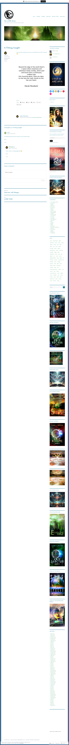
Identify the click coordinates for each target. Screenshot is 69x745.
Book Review (52, 242)
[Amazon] (56, 91)
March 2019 (52, 690)
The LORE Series (10, 21)
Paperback (51, 261)
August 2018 (52, 698)
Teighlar (62, 273)
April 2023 (52, 646)
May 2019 (52, 688)
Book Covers (53, 206)
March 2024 (52, 633)
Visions (51, 280)
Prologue (58, 261)
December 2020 (53, 670)
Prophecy (52, 222)
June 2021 (52, 664)
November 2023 (53, 638)
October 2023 (53, 639)
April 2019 (52, 689)
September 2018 (53, 697)
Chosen (59, 242)
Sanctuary (51, 267)
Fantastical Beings (53, 212)
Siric (63, 269)
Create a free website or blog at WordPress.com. (17, 739)
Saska (55, 267)
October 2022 (53, 653)
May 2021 (52, 665)
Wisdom (54, 280)
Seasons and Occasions (53, 269)
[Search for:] (56, 287)
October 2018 (53, 696)
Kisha (59, 254)
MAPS (51, 221)
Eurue (56, 246)
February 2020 (53, 679)
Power (55, 261)
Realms (54, 265)
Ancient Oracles (55, 240)
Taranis (58, 273)
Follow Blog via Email (56, 131)
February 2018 (53, 705)
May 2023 (52, 645)
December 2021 (53, 658)
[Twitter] (53, 91)
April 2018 (52, 703)
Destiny (62, 242)
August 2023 (52, 641)
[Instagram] (51, 94)
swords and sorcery (53, 273)
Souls (54, 271)
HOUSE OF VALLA (53, 214)
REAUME (43, 16)
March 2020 (52, 678)
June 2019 (52, 687)
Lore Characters (53, 215)
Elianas (51, 246)
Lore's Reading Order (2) (56, 53)
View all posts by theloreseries (37, 117)
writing (58, 280)
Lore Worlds (52, 220)
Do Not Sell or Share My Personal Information (32, 739)
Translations (52, 231)
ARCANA (38, 16)
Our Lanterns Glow (61, 259)
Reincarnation (59, 265)
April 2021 (52, 666)
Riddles (52, 224)
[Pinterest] (64, 91)
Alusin (51, 240)
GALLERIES (52, 213)
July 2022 (52, 656)
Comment (43, 180)
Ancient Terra (53, 203)
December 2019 (53, 681)
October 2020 (53, 672)
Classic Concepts (53, 211)
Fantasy (55, 248)
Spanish (57, 271)
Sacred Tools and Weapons (55, 227)
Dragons (51, 244)
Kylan (61, 254)
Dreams (55, 244)
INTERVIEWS (52, 254)
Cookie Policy (22, 743)
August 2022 (52, 655)
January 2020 (53, 680)
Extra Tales (51, 248)
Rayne (61, 263)
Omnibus (55, 259)
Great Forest (61, 250)
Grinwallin (51, 252)
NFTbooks (51, 259)
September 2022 (53, 654)
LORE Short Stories (53, 219)
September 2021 (53, 661)
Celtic (56, 242)
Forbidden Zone (52, 250)
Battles (60, 240)
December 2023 (53, 637)
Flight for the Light (55, 50)
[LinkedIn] (58, 91)
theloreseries (6, 55)
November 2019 (53, 682)
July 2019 (52, 686)
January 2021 (52, 669)
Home (34, 16)
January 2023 (53, 649)
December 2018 (53, 694)
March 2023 (52, 647)
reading (51, 265)
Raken (58, 263)
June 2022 (52, 657)
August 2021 (52, 662)
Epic (53, 246)
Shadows (59, 269)
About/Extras (62, 16)
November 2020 (53, 671)
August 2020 (52, 674)
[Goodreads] (61, 91)
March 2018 (52, 704)
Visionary (60, 278)
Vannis (56, 278)
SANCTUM (48, 16)
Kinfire (56, 254)
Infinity (58, 252)
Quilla (55, 263)
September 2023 (53, 640)
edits (58, 244)
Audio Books (52, 205)
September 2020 (53, 673)
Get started (43, 1)
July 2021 (52, 663)
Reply (5, 142)
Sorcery (51, 271)
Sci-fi (58, 267)
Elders (61, 244)
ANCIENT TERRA (55, 16)
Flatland (59, 248)
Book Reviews (53, 207)
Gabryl (57, 250)
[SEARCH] (64, 287)
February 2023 (53, 648)
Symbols (52, 230)
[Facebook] (51, 91)
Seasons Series (53, 229)
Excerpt (59, 246)
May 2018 (52, 702)
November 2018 (53, 695)
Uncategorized (53, 232)
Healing (55, 252)
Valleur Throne (52, 278)
